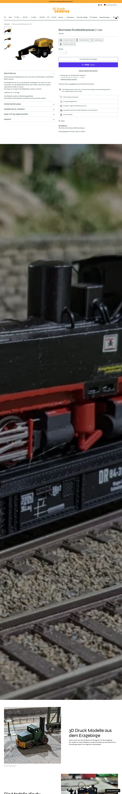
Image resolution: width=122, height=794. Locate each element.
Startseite (7, 24)
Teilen (63, 121)
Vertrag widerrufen (112, 790)
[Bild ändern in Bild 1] (7, 30)
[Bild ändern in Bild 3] (7, 46)
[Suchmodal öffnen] (5, 17)
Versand (72, 84)
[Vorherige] (36, 1)
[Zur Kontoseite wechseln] (113, 17)
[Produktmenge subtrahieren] (65, 52)
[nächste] (86, 1)
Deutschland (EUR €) (111, 5)
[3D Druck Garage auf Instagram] (101, 5)
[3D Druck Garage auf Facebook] (99, 5)
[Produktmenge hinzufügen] (60, 52)
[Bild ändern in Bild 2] (7, 38)
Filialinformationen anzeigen (69, 79)
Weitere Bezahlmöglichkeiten (88, 71)
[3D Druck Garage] (61, 10)
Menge (61, 49)
